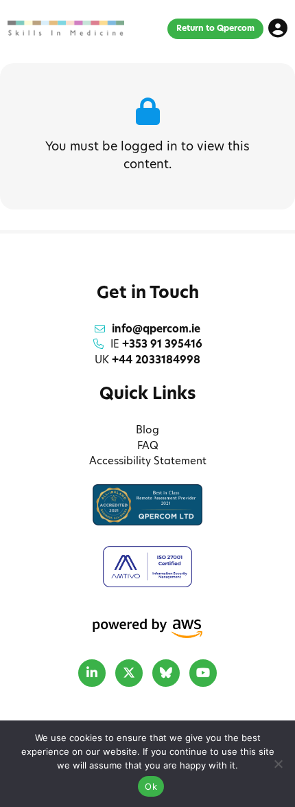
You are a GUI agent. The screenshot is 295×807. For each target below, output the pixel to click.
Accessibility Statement (147, 462)
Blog (147, 431)
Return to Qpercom (215, 29)
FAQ (147, 447)
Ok (151, 786)
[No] (278, 764)
